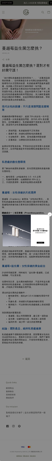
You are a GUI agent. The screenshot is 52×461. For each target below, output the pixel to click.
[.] (26, 230)
